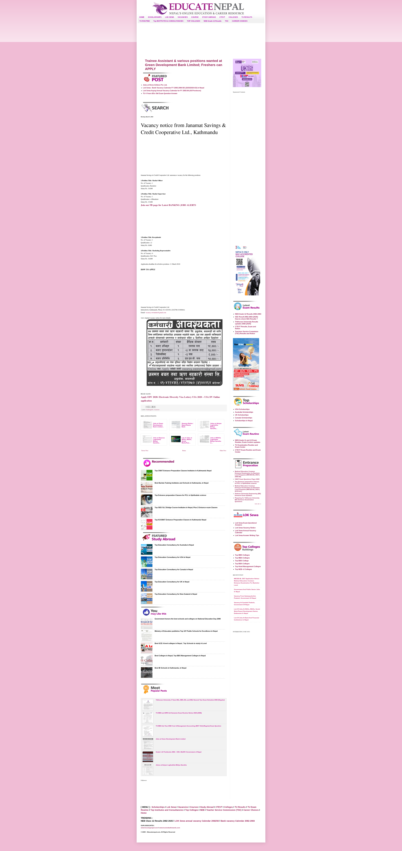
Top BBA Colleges (242, 564)
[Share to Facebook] (153, 407)
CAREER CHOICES (239, 21)
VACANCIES (183, 17)
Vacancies (183, 807)
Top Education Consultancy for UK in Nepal (172, 582)
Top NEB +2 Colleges (243, 569)
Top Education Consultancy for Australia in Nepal (174, 545)
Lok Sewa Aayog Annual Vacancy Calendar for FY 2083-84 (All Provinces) (172, 91)
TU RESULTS (247, 17)
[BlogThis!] (149, 407)
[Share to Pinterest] (155, 407)
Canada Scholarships (243, 418)
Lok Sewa (171, 807)
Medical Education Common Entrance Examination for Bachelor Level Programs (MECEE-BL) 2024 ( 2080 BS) (247, 474)
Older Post (223, 451)
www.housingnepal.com (149, 828)
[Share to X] (151, 407)
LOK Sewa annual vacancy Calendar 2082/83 (197, 821)
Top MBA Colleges (242, 558)
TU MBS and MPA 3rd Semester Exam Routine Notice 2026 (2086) (179, 713)
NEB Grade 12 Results (212, 21)
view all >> (258, 504)
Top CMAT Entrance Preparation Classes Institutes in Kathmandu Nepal (183, 471)
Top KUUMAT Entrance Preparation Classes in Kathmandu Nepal (180, 520)
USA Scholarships (242, 409)
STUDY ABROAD (209, 17)
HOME (141, 17)
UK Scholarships (242, 415)
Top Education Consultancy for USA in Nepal (172, 557)
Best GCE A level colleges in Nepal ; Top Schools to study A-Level (181, 643)
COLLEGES (233, 17)
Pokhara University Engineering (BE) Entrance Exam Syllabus (248, 494)
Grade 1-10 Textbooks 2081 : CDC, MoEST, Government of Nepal (178, 752)
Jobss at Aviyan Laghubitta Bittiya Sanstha (171, 765)
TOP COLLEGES (193, 21)
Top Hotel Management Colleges (248, 566)
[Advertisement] (201, 41)
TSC (226, 21)
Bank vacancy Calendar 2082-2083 (238, 821)
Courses (194, 807)
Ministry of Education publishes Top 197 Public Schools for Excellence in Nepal (186, 631)
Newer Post (144, 451)
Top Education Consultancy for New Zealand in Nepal (176, 594)
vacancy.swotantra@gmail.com (156, 312)
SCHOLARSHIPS (155, 17)
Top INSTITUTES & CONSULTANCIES (168, 21)
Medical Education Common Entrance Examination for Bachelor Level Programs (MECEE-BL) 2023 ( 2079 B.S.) (247, 488)
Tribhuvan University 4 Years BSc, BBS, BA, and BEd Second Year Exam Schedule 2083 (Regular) (190, 700)
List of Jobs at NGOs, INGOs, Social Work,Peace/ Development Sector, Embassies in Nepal (247, 611)
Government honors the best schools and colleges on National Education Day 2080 (188, 619)
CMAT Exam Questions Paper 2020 (247, 479)
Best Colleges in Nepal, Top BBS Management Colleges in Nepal (180, 656)
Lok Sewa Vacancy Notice (245, 528)
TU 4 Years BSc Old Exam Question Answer (160, 93)
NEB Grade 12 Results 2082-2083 (248, 314)
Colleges (228, 807)
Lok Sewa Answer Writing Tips (247, 535)
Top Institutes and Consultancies (166, 810)
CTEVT (222, 17)
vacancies (156, 409)
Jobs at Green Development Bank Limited (171, 739)
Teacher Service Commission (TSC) (224, 810)
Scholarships (158, 807)
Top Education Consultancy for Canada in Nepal (174, 569)
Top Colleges (191, 810)
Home (184, 451)
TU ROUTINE (144, 21)
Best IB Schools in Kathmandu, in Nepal (170, 668)
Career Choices (251, 810)
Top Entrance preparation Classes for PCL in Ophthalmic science (180, 495)
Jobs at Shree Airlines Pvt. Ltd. (155, 85)
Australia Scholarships (244, 412)
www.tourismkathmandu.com (169, 828)
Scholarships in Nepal (244, 421)
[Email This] (147, 407)
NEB (202, 810)
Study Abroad (207, 807)
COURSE (195, 17)
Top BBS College (242, 561)
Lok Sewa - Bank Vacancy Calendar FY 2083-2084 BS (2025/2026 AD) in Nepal (173, 88)
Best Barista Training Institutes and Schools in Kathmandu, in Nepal (181, 483)
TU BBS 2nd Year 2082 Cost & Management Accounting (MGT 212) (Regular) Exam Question (188, 726)
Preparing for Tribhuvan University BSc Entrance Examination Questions (247, 499)
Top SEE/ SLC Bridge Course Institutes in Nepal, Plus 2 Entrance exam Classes (186, 507)
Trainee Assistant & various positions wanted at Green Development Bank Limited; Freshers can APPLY (183, 65)
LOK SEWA (169, 17)
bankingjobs (149, 409)
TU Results (240, 807)
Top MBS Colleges (242, 555)
